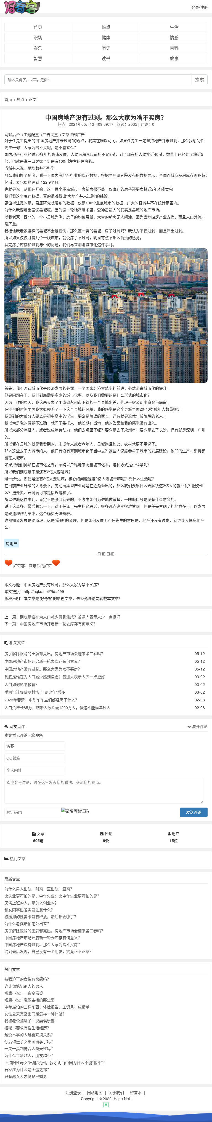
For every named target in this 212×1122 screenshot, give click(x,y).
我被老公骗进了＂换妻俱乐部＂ (31, 1020)
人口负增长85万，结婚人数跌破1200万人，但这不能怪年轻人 (57, 707)
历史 (106, 48)
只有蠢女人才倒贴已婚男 (25, 1076)
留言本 (136, 1092)
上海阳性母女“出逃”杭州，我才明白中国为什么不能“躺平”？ (55, 1062)
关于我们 (116, 1092)
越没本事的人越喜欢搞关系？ (29, 1034)
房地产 (11, 543)
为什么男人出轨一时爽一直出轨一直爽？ (39, 888)
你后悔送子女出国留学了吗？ (29, 1041)
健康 (106, 37)
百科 (174, 48)
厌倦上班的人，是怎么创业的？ (31, 902)
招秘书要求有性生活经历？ (27, 1027)
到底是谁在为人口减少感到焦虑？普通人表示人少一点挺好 (70, 616)
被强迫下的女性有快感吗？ (27, 979)
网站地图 (94, 1092)
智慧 (37, 58)
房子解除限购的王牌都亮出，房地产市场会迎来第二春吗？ (54, 653)
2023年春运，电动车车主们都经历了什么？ (41, 699)
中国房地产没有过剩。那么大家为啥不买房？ (43, 669)
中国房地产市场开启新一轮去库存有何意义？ (58, 623)
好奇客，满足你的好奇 (32, 565)
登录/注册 (199, 7)
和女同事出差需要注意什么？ (29, 909)
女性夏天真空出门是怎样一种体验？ (35, 1013)
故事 (174, 58)
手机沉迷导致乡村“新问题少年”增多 (34, 692)
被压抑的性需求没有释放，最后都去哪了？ (41, 916)
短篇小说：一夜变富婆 (23, 993)
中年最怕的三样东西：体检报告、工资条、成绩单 (46, 1006)
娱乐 (37, 48)
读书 (106, 58)
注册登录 (73, 1092)
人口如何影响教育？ (21, 684)
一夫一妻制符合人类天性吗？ (29, 1048)
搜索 (199, 79)
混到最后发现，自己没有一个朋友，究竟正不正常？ (48, 951)
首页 (37, 27)
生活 (174, 27)
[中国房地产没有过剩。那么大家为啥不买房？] (106, 316)
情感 (174, 37)
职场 (37, 37)
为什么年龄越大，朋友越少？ (29, 1055)
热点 (106, 27)
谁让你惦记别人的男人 (23, 986)
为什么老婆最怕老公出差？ (27, 923)
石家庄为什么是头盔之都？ (27, 1069)
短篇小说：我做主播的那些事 (29, 1000)
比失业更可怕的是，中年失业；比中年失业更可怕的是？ (52, 896)
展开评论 (199, 726)
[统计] (106, 1105)
